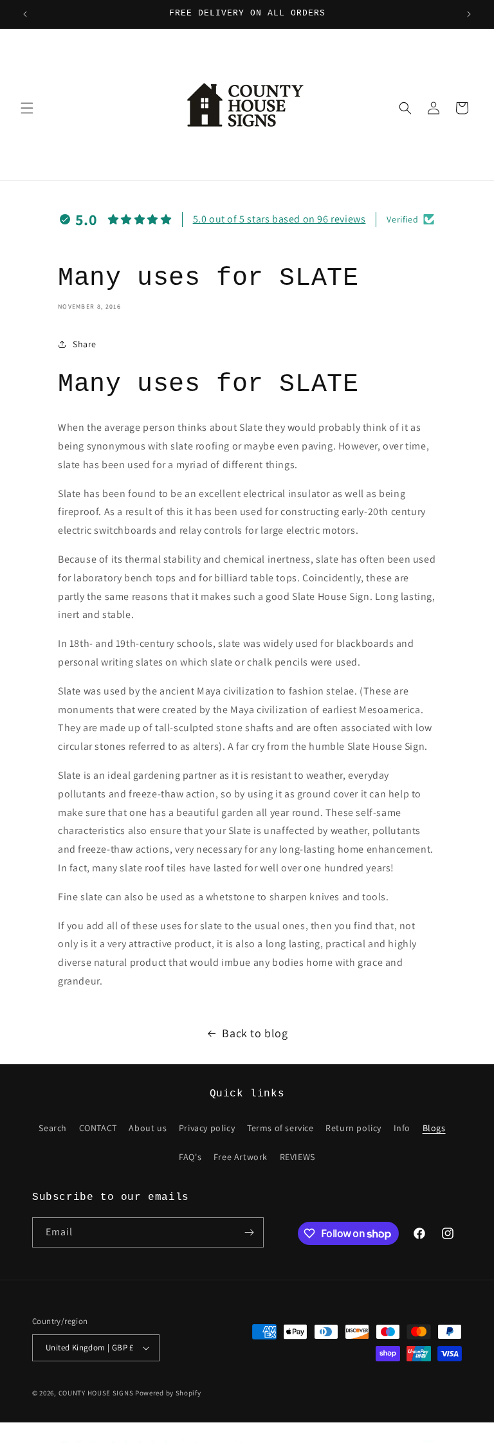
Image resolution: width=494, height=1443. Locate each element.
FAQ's (190, 1157)
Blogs (434, 1128)
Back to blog (255, 1033)
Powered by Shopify (168, 1392)
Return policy (353, 1128)
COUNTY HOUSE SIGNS (96, 1392)
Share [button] (84, 344)
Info (402, 1128)
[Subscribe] (249, 1232)
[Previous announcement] (25, 14)
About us (148, 1128)
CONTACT (98, 1128)
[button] (27, 108)
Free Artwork (241, 1157)
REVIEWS (297, 1157)
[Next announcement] (469, 14)
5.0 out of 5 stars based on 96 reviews (279, 219)
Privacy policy (207, 1128)
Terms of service (280, 1128)
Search (53, 1128)
